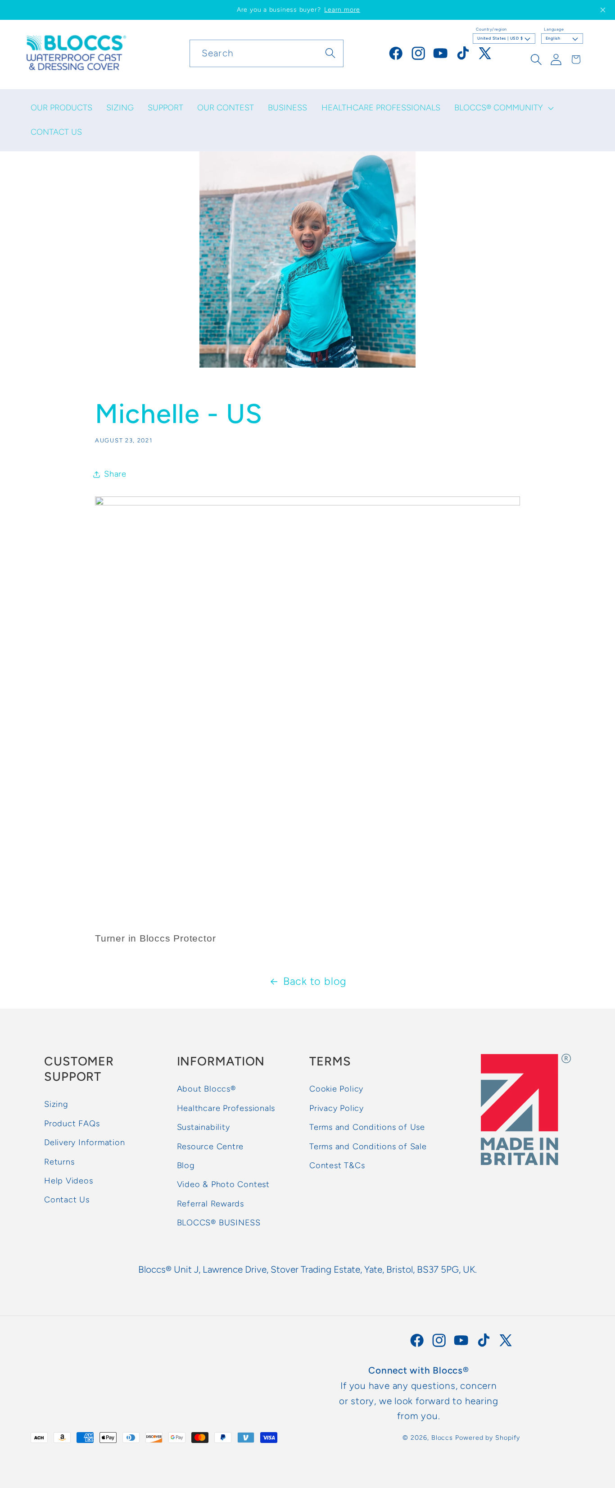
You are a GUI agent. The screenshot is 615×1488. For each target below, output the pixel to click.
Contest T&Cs (337, 1165)
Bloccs (442, 1437)
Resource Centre (210, 1146)
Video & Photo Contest (223, 1184)
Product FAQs (71, 1124)
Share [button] (115, 474)
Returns (59, 1162)
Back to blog (315, 981)
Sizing (56, 1104)
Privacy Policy (336, 1108)
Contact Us (67, 1200)
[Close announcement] (602, 10)
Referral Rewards (210, 1204)
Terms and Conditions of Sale (368, 1146)
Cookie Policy (336, 1089)
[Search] (330, 53)
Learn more (342, 10)
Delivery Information (84, 1142)
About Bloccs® (206, 1089)
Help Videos (68, 1181)
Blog (186, 1165)
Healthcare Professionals (226, 1108)
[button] (503, 108)
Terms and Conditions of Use (367, 1127)
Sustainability (203, 1127)
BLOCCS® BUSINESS (219, 1223)
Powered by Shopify (487, 1437)
